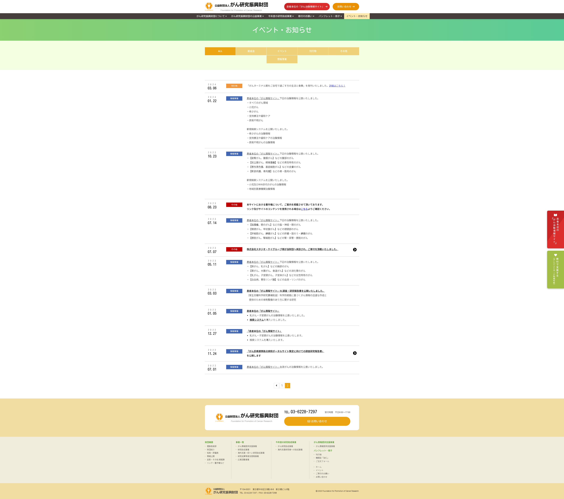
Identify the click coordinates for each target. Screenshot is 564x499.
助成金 (251, 51)
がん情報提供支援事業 (247, 446)
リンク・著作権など (215, 463)
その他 (343, 51)
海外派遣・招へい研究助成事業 (251, 453)
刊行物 (312, 51)
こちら (304, 209)
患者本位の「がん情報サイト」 (263, 98)
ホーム (319, 467)
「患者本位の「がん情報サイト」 (264, 331)
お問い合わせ (321, 477)
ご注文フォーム (322, 461)
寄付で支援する (556, 271)
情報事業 (282, 59)
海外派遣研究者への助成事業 (290, 450)
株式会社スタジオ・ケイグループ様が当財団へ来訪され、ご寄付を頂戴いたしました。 (292, 249)
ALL (220, 51)
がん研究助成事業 (285, 446)
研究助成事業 (243, 450)
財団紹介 (211, 450)
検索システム (257, 319)
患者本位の (556, 230)
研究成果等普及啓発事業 (248, 456)
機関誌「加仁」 (322, 458)
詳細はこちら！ (337, 85)
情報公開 (211, 456)
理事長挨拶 (211, 446)
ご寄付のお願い (322, 473)
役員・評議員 (212, 453)
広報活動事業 (243, 459)
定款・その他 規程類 (216, 459)
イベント (282, 51)
